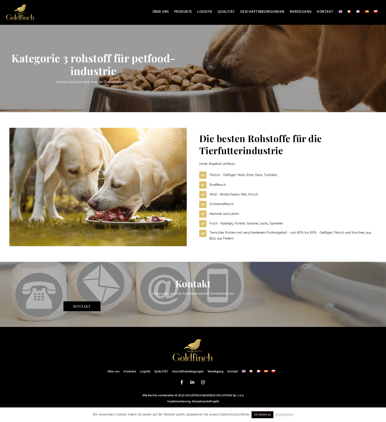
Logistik (204, 12)
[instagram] (203, 382)
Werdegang (301, 12)
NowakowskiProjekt (205, 401)
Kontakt (325, 12)
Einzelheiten (284, 414)
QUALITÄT (226, 12)
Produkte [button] (183, 12)
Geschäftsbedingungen (262, 12)
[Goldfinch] (20, 18)
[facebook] (181, 382)
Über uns (161, 12)
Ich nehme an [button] (262, 414)
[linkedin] (192, 382)
